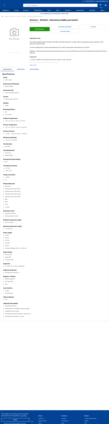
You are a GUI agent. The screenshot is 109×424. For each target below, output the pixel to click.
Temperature (64, 420)
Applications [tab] (21, 69)
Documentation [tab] (34, 69)
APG (85, 423)
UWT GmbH (8, 80)
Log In (39, 423)
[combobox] (60, 5)
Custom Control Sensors (90, 418)
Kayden (86, 420)
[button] (6, 10)
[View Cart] (105, 5)
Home (40, 416)
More (102, 10)
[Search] (24, 5)
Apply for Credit (42, 420)
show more (33, 65)
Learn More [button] (23, 415)
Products (64, 416)
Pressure (63, 418)
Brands (86, 416)
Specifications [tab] (7, 69)
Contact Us (41, 418)
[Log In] (101, 5)
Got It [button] (15, 419)
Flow (62, 423)
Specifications (39, 29)
